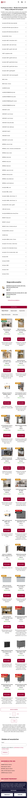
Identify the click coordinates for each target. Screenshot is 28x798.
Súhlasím (20, 794)
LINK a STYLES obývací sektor (8, 770)
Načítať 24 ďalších (14, 709)
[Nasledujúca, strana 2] (14, 714)
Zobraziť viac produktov (13, 300)
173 (18, 714)
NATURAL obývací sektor (7, 768)
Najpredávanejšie (6, 314)
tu (22, 787)
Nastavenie (13, 790)
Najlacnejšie (14, 310)
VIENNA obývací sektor (6, 764)
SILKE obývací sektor (6, 766)
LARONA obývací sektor (6, 772)
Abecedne (15, 314)
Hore (15, 721)
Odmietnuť (7, 794)
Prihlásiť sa (5, 752)
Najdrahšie (22, 310)
